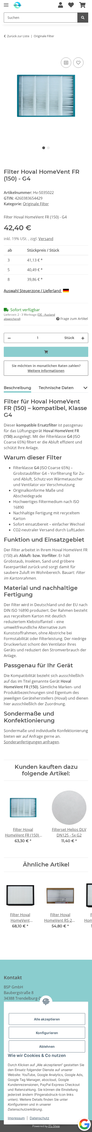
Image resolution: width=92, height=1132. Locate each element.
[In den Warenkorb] (7, 51)
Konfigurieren (47, 1033)
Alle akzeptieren (47, 1019)
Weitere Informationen (46, 370)
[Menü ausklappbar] (6, 3)
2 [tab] (48, 147)
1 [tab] (43, 147)
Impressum (16, 1118)
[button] (60, 5)
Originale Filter (36, 203)
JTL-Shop (54, 1126)
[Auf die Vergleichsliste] (66, 62)
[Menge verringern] (9, 338)
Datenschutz (39, 1118)
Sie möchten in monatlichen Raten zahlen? (46, 368)
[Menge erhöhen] (83, 338)
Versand (45, 238)
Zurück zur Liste (18, 36)
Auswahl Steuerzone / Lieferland (33, 290)
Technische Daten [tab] (56, 388)
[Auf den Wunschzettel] (78, 62)
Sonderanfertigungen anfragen (31, 742)
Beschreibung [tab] (17, 388)
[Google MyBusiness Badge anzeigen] (84, 1124)
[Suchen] (82, 17)
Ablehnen (47, 1046)
